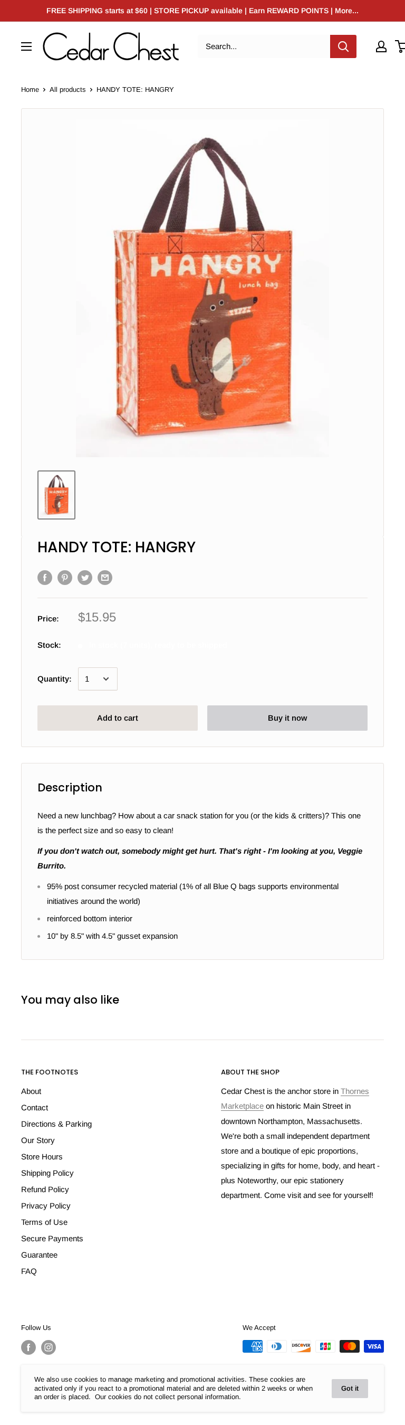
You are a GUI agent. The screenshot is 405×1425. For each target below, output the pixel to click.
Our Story (38, 1140)
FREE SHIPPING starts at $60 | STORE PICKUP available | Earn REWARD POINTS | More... (202, 10)
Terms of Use (44, 1222)
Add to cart (117, 717)
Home (30, 89)
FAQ (29, 1271)
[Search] (343, 46)
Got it (350, 1388)
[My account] (381, 46)
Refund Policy (45, 1189)
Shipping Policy (47, 1172)
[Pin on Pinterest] (64, 577)
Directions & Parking (56, 1123)
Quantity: (54, 678)
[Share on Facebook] (44, 577)
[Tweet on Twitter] (85, 577)
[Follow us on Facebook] (28, 1347)
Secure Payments (52, 1238)
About (31, 1091)
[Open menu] (26, 46)
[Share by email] (105, 577)
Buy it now (287, 717)
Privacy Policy (46, 1205)
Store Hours (42, 1156)
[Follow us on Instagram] (48, 1347)
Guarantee (39, 1254)
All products (68, 89)
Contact (34, 1107)
